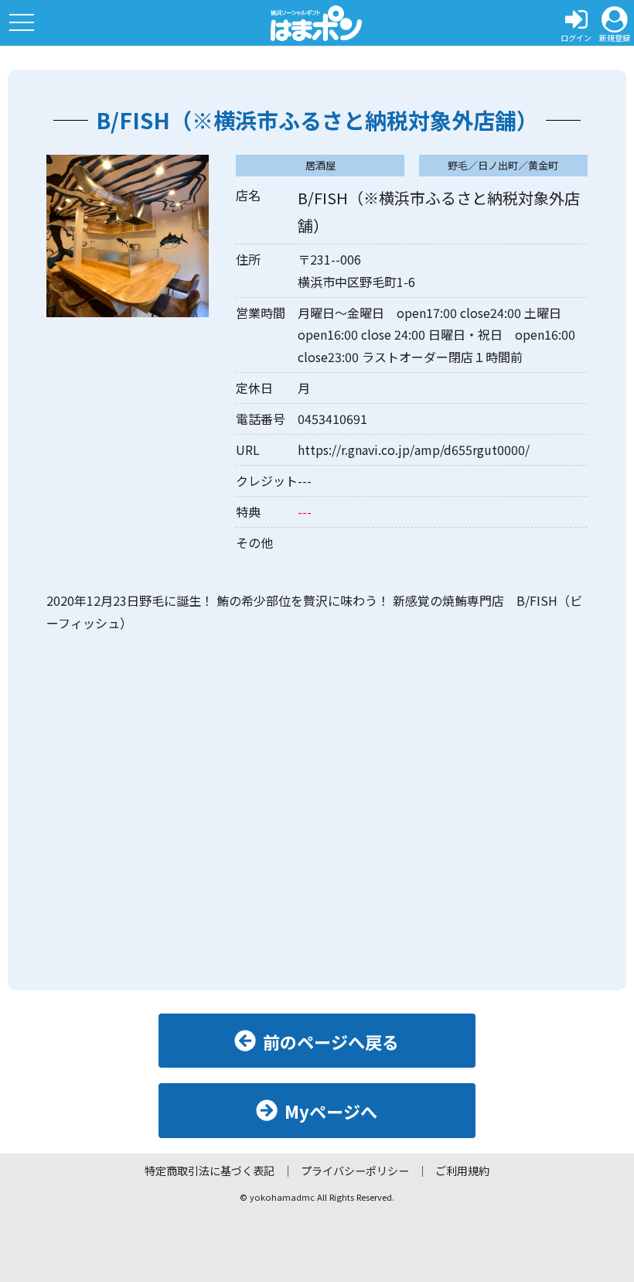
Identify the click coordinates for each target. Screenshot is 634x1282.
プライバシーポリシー (355, 1170)
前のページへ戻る (331, 1041)
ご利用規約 (462, 1170)
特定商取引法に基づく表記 (209, 1170)
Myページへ (331, 1111)
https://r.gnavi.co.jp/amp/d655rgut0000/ (414, 449)
